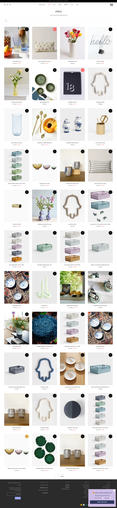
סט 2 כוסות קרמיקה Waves (72, 468)
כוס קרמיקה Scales (16, 427)
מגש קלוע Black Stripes (72, 305)
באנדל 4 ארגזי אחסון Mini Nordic (100, 468)
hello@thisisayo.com (44, 487)
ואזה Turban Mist (17, 346)
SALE (53, 1)
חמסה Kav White (45, 427)
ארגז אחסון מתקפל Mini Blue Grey (17, 387)
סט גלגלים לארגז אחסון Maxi (100, 305)
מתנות (59, 4)
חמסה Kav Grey (72, 224)
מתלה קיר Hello (100, 61)
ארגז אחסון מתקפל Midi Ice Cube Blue (100, 265)
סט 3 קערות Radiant (44, 183)
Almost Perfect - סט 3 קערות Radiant (17, 468)
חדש (72, 4)
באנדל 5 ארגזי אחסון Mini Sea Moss (16, 183)
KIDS (54, 4)
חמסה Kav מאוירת (100, 102)
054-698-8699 (45, 492)
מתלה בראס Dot (17, 224)
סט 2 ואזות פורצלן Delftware (44, 224)
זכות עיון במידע (86, 497)
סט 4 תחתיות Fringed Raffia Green (44, 468)
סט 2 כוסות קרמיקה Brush (72, 183)
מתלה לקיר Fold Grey (72, 427)
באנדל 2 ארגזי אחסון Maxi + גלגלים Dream (100, 224)
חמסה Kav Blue (44, 387)
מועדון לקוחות (42, 4)
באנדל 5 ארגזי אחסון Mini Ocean (100, 427)
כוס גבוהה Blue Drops (17, 142)
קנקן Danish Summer (16, 102)
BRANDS (66, 4)
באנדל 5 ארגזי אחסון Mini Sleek (16, 265)
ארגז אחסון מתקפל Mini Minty (45, 265)
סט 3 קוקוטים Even (44, 102)
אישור (18, 498)
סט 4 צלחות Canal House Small (72, 387)
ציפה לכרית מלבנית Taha (100, 183)
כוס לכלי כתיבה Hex (100, 142)
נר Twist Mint (44, 305)
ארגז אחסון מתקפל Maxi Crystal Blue (100, 387)
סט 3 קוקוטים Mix (100, 346)
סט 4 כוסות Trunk (17, 61)
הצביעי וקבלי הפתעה (102, 502)
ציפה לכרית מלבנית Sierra (45, 61)
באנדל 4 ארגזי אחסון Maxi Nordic (72, 265)
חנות (77, 4)
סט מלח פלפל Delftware (72, 142)
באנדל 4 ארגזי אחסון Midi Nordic (72, 346)
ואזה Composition (72, 61)
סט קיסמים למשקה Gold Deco (44, 142)
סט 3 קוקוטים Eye (17, 305)
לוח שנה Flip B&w (72, 102)
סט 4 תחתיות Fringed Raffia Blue (45, 346)
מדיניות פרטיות (86, 493)
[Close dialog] (114, 491)
